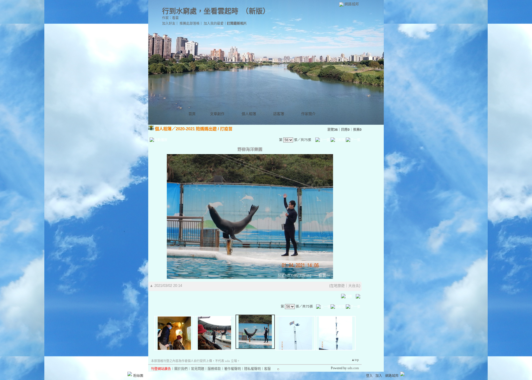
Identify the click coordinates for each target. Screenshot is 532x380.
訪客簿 (278, 114)
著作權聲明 (232, 369)
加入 (378, 376)
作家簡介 (308, 114)
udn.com (353, 368)
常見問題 (197, 369)
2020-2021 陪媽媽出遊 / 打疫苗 (204, 128)
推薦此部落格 (190, 23)
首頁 (192, 114)
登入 (369, 376)
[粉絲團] (129, 374)
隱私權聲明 (252, 369)
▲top (355, 360)
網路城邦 (351, 4)
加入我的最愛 (214, 23)
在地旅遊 (337, 286)
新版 (256, 11)
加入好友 (168, 23)
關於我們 (181, 369)
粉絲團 (138, 376)
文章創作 (217, 114)
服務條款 (214, 369)
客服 (267, 369)
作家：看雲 (170, 18)
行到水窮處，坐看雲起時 (200, 11)
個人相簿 (249, 114)
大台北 (353, 286)
